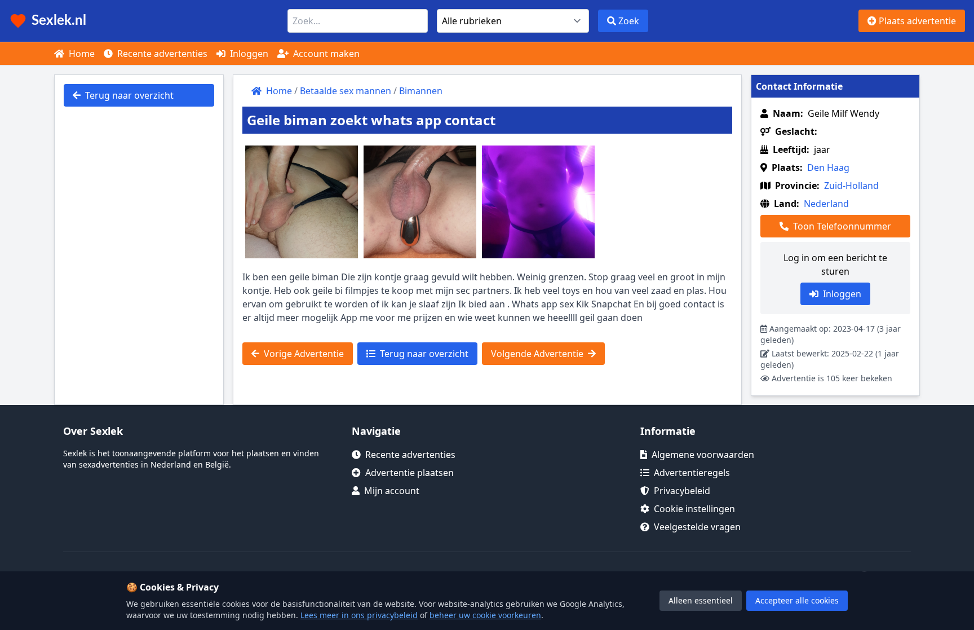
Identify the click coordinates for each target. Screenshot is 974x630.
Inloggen (248, 53)
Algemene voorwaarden (703, 454)
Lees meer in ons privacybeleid (359, 615)
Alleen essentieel (700, 600)
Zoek (627, 21)
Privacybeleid (682, 490)
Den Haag (828, 167)
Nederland (826, 203)
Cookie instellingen (694, 509)
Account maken (325, 53)
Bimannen (420, 91)
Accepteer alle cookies (797, 600)
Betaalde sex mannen (345, 91)
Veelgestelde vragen (697, 527)
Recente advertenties (161, 53)
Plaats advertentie (916, 21)
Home (81, 53)
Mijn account (391, 490)
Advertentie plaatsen (409, 472)
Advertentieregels (692, 472)
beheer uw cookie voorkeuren (485, 615)
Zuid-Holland (851, 185)
